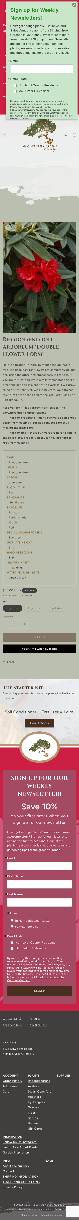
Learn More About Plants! (21, 1147)
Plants (34, 1075)
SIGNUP (39, 991)
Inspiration (12, 1136)
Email (11, 858)
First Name (15, 876)
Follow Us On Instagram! (20, 1142)
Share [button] (10, 661)
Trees (32, 1112)
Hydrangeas (36, 1102)
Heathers (34, 1096)
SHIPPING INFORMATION (21, 1176)
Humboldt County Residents (35, 942)
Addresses (10, 1086)
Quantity (8, 616)
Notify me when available (39, 648)
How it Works (39, 723)
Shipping (7, 595)
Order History (12, 1081)
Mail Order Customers (30, 948)
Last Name (15, 894)
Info (6, 1160)
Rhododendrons (39, 1081)
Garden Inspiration (16, 1152)
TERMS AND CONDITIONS (21, 1182)
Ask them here (12, 1025)
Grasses (33, 1107)
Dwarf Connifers (39, 1091)
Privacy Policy (13, 1187)
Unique (33, 1123)
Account (10, 1075)
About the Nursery (16, 1166)
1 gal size (14, 609)
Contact (8, 1171)
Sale (49, 1160)
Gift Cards (35, 1128)
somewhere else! (27, 926)
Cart (6, 1091)
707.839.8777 (38, 1025)
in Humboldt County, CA (32, 920)
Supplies (64, 1075)
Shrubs (33, 1118)
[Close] (74, 5)
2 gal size (36, 609)
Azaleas (33, 1086)
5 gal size (58, 609)
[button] (5, 135)
